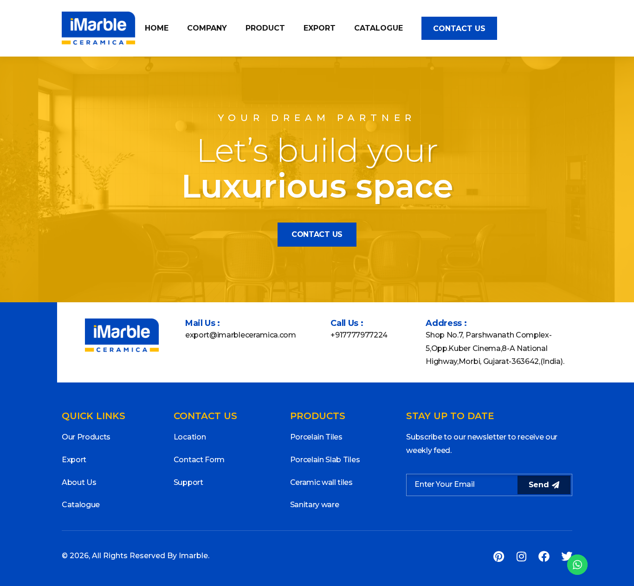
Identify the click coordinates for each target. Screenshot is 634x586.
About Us (79, 482)
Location (190, 437)
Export (320, 28)
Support (188, 482)
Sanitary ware (314, 504)
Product (265, 28)
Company (207, 28)
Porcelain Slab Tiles (325, 459)
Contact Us (459, 28)
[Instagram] (521, 556)
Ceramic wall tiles (321, 482)
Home (156, 28)
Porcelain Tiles (316, 437)
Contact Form (199, 459)
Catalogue (378, 28)
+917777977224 (359, 335)
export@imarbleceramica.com (240, 335)
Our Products (86, 437)
